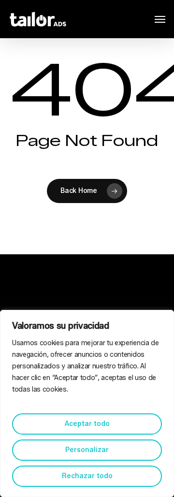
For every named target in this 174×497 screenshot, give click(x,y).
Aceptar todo (87, 424)
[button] (160, 19)
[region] (87, 403)
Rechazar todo (87, 476)
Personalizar (87, 450)
